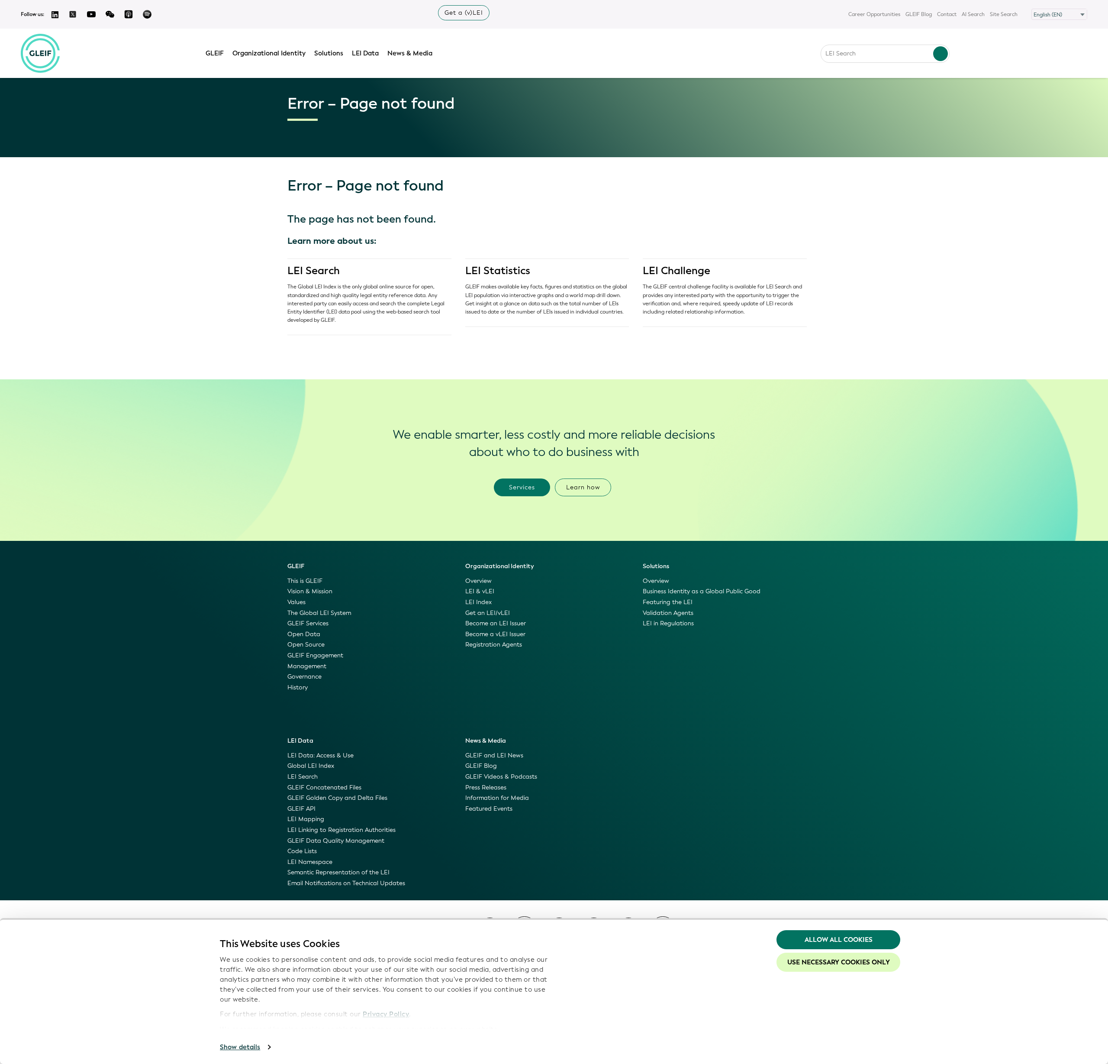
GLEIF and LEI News (494, 755)
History (297, 687)
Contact (947, 14)
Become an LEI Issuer (495, 623)
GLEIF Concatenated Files (324, 787)
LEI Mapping (305, 819)
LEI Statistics (497, 271)
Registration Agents (493, 644)
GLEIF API (301, 809)
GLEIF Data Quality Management (335, 841)
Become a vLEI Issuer (495, 634)
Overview (478, 581)
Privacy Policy (386, 1014)
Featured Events (488, 809)
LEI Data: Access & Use (320, 755)
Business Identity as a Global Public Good (701, 591)
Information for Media (497, 798)
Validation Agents (668, 613)
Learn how (583, 487)
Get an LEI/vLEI (487, 613)
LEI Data (365, 53)
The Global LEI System (319, 613)
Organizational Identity (269, 53)
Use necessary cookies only (838, 962)
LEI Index (478, 602)
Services (522, 487)
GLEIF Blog (918, 14)
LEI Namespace (309, 862)
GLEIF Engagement (315, 655)
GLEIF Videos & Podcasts (501, 777)
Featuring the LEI (667, 602)
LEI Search (313, 271)
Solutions (328, 53)
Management (306, 666)
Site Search (1004, 14)
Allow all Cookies (839, 939)
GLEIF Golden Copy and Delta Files (337, 798)
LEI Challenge (676, 271)
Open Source (306, 644)
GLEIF (215, 53)
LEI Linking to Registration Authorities (341, 830)
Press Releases (485, 787)
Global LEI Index (310, 766)
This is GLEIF (304, 581)
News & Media (409, 53)
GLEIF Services (308, 623)
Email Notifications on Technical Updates (346, 883)
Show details (240, 1047)
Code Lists (302, 851)
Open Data (303, 634)
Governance (304, 677)
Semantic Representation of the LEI (338, 872)
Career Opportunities (874, 14)
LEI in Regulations (668, 623)
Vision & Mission (309, 591)
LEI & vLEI (479, 591)
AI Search (973, 14)
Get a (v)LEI (463, 13)
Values (296, 602)
